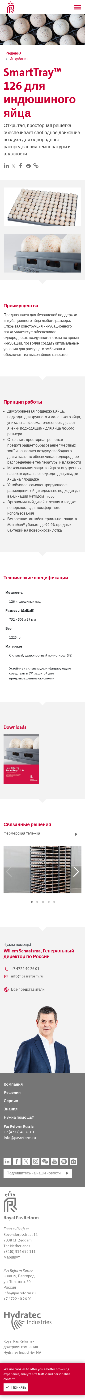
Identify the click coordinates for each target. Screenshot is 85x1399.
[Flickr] (73, 1161)
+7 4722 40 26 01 (25, 968)
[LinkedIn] (7, 165)
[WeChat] (45, 1161)
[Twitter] (14, 166)
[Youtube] (54, 1161)
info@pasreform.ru (27, 976)
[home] (11, 7)
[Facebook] (22, 165)
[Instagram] (35, 1161)
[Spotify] (64, 1161)
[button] (77, 8)
